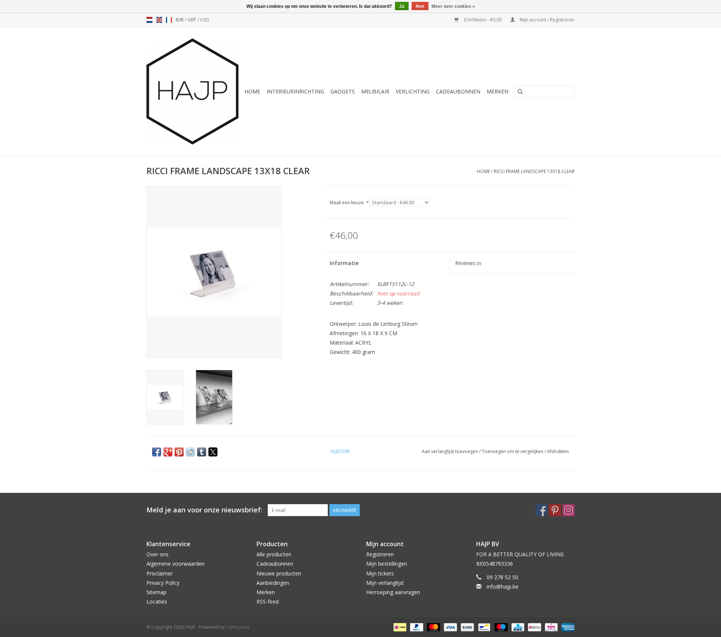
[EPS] (550, 626)
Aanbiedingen (272, 582)
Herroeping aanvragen (393, 592)
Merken (497, 91)
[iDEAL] (399, 626)
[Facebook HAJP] (541, 510)
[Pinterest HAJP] (555, 510)
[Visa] (449, 626)
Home (252, 91)
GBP (192, 20)
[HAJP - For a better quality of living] (192, 91)
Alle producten (273, 554)
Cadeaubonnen (458, 91)
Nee (420, 6)
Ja (401, 6)
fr (169, 20)
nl (149, 20)
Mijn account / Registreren (547, 20)
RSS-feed (267, 601)
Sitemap (156, 592)
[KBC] (517, 626)
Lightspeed (237, 627)
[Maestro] (500, 626)
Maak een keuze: (349, 202)
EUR (180, 20)
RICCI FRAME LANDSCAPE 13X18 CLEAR (534, 171)
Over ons (157, 554)
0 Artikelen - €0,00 (483, 20)
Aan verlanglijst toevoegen (450, 451)
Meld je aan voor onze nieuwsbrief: (204, 510)
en (159, 20)
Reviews (468, 263)
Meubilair (375, 91)
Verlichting (413, 91)
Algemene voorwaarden (175, 563)
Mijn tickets (380, 573)
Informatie (344, 263)
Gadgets (342, 91)
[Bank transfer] (466, 626)
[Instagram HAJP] (569, 510)
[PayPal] (415, 626)
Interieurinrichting (295, 91)
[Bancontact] (483, 626)
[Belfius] (533, 626)
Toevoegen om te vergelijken (513, 451)
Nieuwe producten (278, 573)
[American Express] (567, 626)
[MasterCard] (432, 626)
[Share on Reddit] (190, 451)
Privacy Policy (162, 582)
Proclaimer (159, 573)
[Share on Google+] (167, 451)
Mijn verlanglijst (385, 582)
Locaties (156, 601)
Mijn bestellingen (386, 563)
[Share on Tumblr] (201, 451)
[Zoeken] (520, 92)
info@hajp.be (503, 586)
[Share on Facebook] (156, 451)
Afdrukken (558, 451)
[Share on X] (212, 451)
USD (204, 20)
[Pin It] (179, 451)
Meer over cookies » (453, 6)
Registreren (380, 554)
